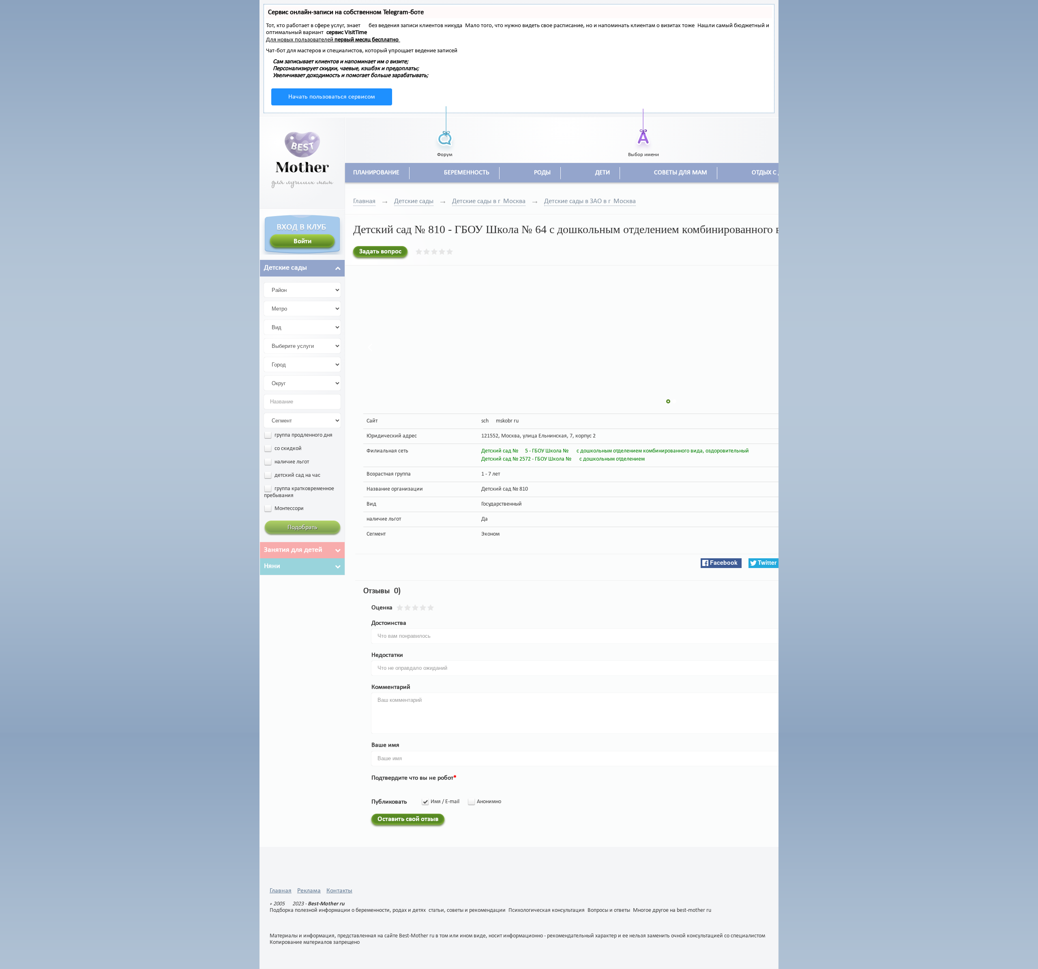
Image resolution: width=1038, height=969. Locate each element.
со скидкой (287, 449)
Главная (364, 201)
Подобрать (302, 527)
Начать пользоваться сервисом (331, 97)
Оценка (381, 608)
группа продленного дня (302, 435)
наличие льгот (291, 462)
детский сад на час (296, 475)
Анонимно (489, 802)
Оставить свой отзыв (407, 819)
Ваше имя (385, 745)
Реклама (309, 891)
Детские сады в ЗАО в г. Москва (590, 201)
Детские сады (413, 201)
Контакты (339, 891)
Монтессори (288, 509)
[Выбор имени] (643, 128)
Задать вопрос (380, 251)
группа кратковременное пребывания (299, 492)
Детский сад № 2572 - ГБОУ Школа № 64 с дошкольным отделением (563, 459)
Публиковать (389, 802)
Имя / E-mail (445, 802)
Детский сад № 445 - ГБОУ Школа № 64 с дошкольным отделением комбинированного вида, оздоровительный (615, 451)
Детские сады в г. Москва (488, 201)
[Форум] (444, 128)
